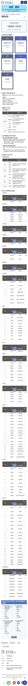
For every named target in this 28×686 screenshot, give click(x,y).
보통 (6, 614)
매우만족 (6, 610)
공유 (25, 17)
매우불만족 (7, 618)
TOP (25, 683)
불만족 (6, 616)
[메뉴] (25, 2)
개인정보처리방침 (4, 642)
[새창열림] (14, 684)
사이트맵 (18, 642)
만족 (6, 612)
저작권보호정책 (12, 642)
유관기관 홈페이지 (5, 646)
